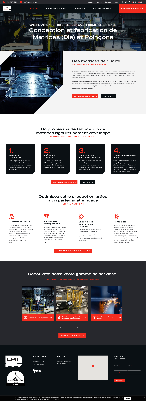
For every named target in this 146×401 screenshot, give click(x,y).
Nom (129, 366)
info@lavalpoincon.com (39, 364)
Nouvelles (99, 2)
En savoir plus (55, 399)
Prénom (116, 366)
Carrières (108, 2)
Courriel (116, 373)
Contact (115, 2)
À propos (90, 2)
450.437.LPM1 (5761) (38, 362)
